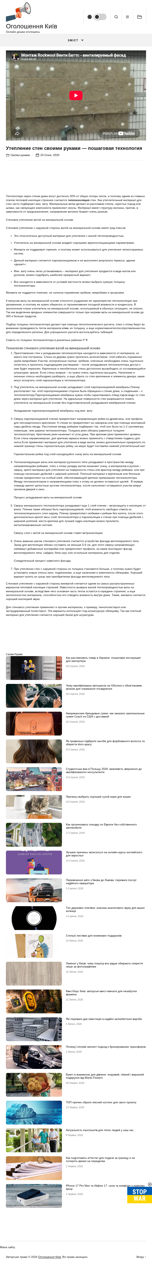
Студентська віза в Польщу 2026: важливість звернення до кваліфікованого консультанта (104, 770)
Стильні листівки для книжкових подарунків (94, 935)
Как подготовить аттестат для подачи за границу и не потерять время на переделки (100, 1159)
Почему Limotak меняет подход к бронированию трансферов (106, 1046)
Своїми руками (20, 155)
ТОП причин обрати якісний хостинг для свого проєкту (101, 1102)
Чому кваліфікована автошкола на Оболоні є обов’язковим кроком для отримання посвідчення (104, 687)
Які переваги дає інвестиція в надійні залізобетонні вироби (104, 1018)
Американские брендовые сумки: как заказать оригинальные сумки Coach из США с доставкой (105, 715)
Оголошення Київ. (50, 1256)
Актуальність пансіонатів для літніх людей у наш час (100, 1130)
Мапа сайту (7, 1247)
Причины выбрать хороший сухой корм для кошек (98, 796)
